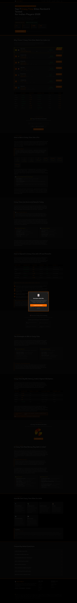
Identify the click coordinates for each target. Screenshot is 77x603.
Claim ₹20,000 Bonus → (38, 305)
